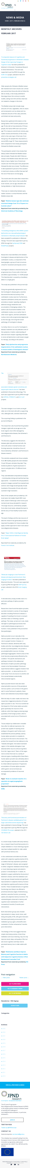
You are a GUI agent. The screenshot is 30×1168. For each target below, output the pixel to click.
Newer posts (24, 977)
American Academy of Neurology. (12, 211)
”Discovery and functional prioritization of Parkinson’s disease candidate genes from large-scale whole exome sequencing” (13, 820)
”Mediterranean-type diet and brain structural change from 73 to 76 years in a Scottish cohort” (15, 203)
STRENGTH (12, 397)
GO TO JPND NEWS (15, 984)
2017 (11, 21)
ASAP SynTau (22, 584)
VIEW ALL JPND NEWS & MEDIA (15, 1085)
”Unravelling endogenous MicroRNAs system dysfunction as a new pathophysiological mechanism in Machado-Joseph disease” (14, 233)
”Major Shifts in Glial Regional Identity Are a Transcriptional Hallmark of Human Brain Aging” (14, 535)
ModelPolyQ (4, 246)
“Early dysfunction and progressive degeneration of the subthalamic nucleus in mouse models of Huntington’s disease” (14, 347)
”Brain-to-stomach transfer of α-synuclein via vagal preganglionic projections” (14, 781)
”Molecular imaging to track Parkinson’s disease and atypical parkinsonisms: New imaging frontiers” (13, 577)
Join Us (12, 1120)
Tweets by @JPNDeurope (8, 1127)
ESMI (20, 243)
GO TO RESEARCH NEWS (15, 988)
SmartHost (14, 1163)
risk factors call (5, 833)
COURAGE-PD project (7, 830)
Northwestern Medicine (9, 354)
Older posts (5, 977)
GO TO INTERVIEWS (15, 993)
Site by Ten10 (21, 1163)
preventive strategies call (8, 77)
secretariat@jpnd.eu (18, 1134)
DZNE (3, 789)
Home (7, 21)
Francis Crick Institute (7, 545)
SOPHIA (6, 397)
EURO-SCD (4, 75)
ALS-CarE (21, 397)
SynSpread (15, 243)
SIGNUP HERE (15, 1005)
